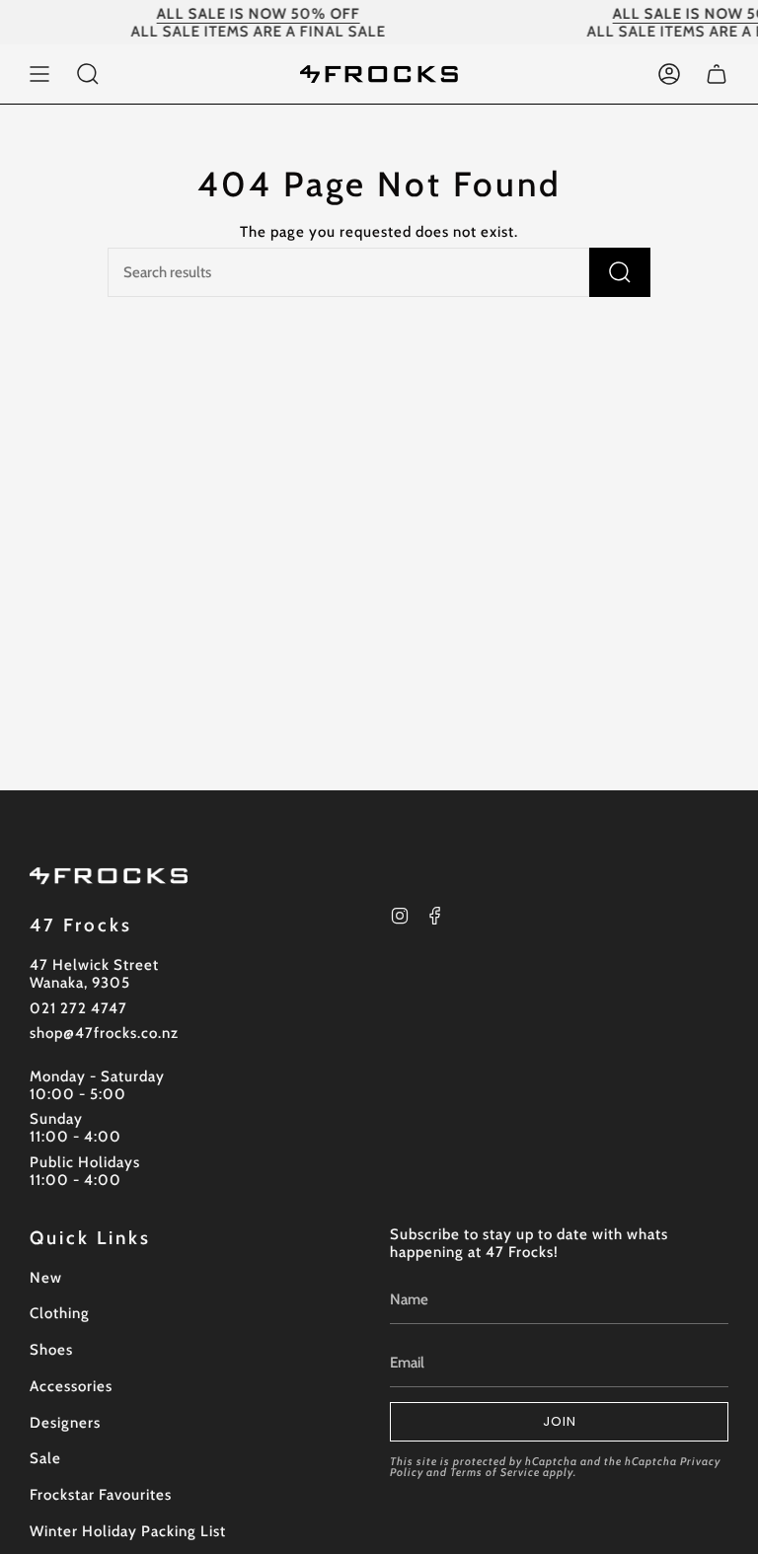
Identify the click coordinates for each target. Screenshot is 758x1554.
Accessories (71, 1386)
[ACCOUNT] (669, 74)
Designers (65, 1423)
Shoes (51, 1350)
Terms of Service (495, 1472)
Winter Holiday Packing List (128, 1531)
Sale (45, 1458)
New (46, 1278)
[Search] (619, 272)
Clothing (60, 1313)
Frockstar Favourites (101, 1495)
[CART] (716, 74)
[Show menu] (39, 74)
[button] (88, 74)
